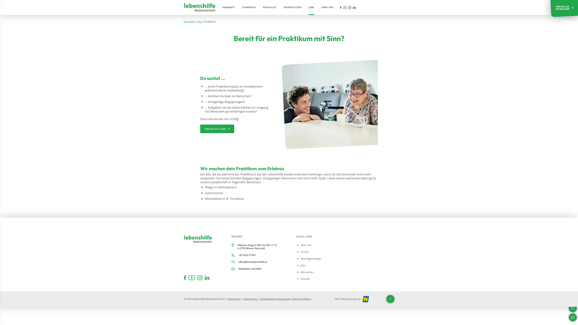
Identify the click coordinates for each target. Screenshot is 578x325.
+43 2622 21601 (247, 255)
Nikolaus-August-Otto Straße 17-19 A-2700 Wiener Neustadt (257, 246)
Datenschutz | (251, 299)
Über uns (306, 245)
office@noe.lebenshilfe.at (252, 262)
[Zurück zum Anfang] (390, 299)
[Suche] (573, 308)
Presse (304, 252)
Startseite (189, 21)
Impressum (234, 299)
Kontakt (305, 278)
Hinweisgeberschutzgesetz (275, 299)
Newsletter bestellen (250, 268)
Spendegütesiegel (311, 258)
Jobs (199, 21)
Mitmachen (307, 272)
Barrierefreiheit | (302, 299)
